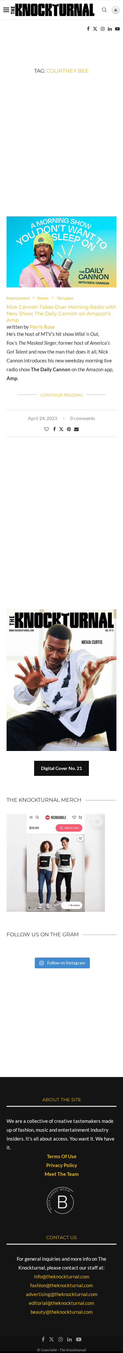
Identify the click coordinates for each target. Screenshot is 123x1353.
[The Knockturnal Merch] (56, 816)
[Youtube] (117, 28)
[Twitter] (95, 28)
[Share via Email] (76, 429)
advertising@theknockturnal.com (61, 1294)
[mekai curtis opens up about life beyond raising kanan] (61, 680)
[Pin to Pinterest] (69, 429)
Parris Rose (42, 327)
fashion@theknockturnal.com (61, 1285)
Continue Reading (61, 395)
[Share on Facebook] (54, 429)
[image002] (61, 219)
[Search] (104, 9)
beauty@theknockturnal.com (61, 1312)
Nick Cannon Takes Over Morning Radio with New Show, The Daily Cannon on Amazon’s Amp (61, 313)
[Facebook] (88, 28)
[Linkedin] (110, 28)
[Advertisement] (61, 145)
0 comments (82, 418)
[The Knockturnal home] (61, 999)
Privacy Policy (61, 1165)
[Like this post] (46, 429)
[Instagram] (103, 28)
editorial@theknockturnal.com (61, 1303)
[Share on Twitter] (61, 429)
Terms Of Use (61, 1156)
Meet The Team (62, 1174)
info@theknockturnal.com (61, 1276)
